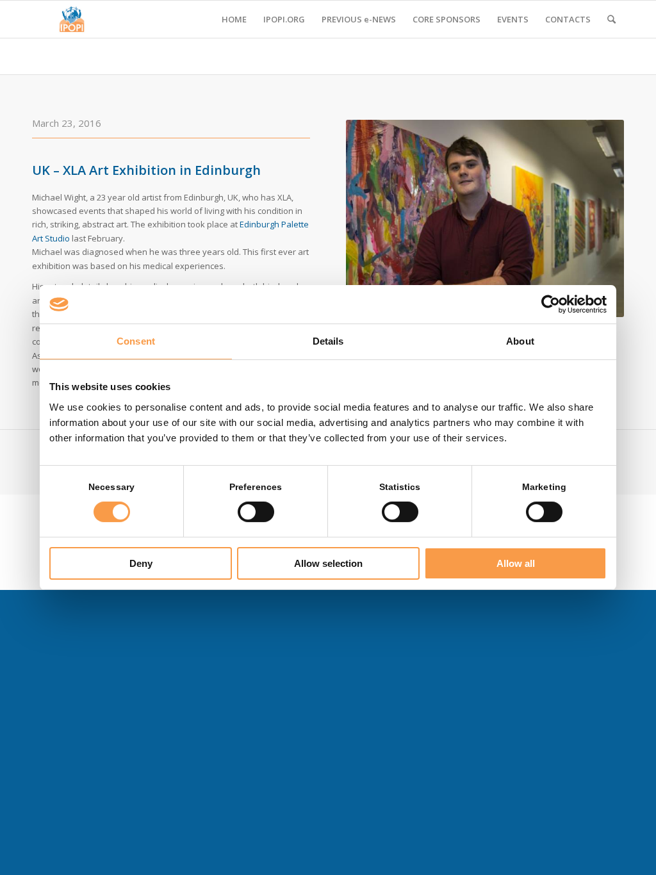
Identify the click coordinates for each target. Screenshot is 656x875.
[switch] (256, 512)
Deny (140, 563)
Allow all (515, 563)
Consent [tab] (136, 341)
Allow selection (328, 563)
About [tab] (520, 341)
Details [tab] (328, 341)
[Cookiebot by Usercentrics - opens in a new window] (551, 304)
